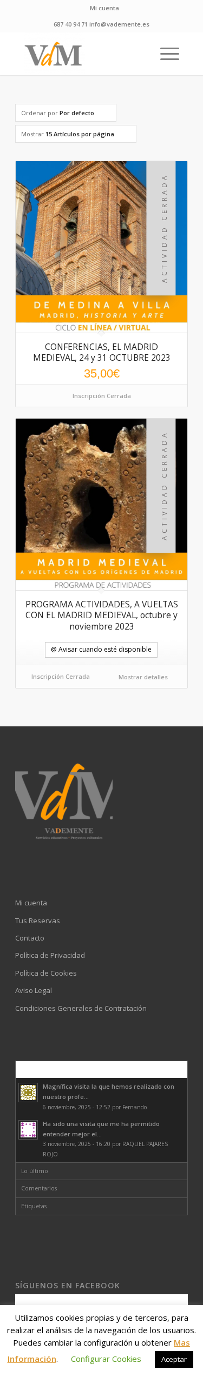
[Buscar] (138, 53)
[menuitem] (104, 8)
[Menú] (164, 53)
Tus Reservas (37, 920)
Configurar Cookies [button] (106, 1358)
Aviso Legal (33, 990)
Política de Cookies (46, 973)
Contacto (29, 938)
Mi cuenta (104, 8)
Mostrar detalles (142, 677)
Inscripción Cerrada (102, 396)
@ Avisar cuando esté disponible (101, 649)
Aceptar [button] (174, 1359)
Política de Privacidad (50, 955)
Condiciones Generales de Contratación (81, 1008)
